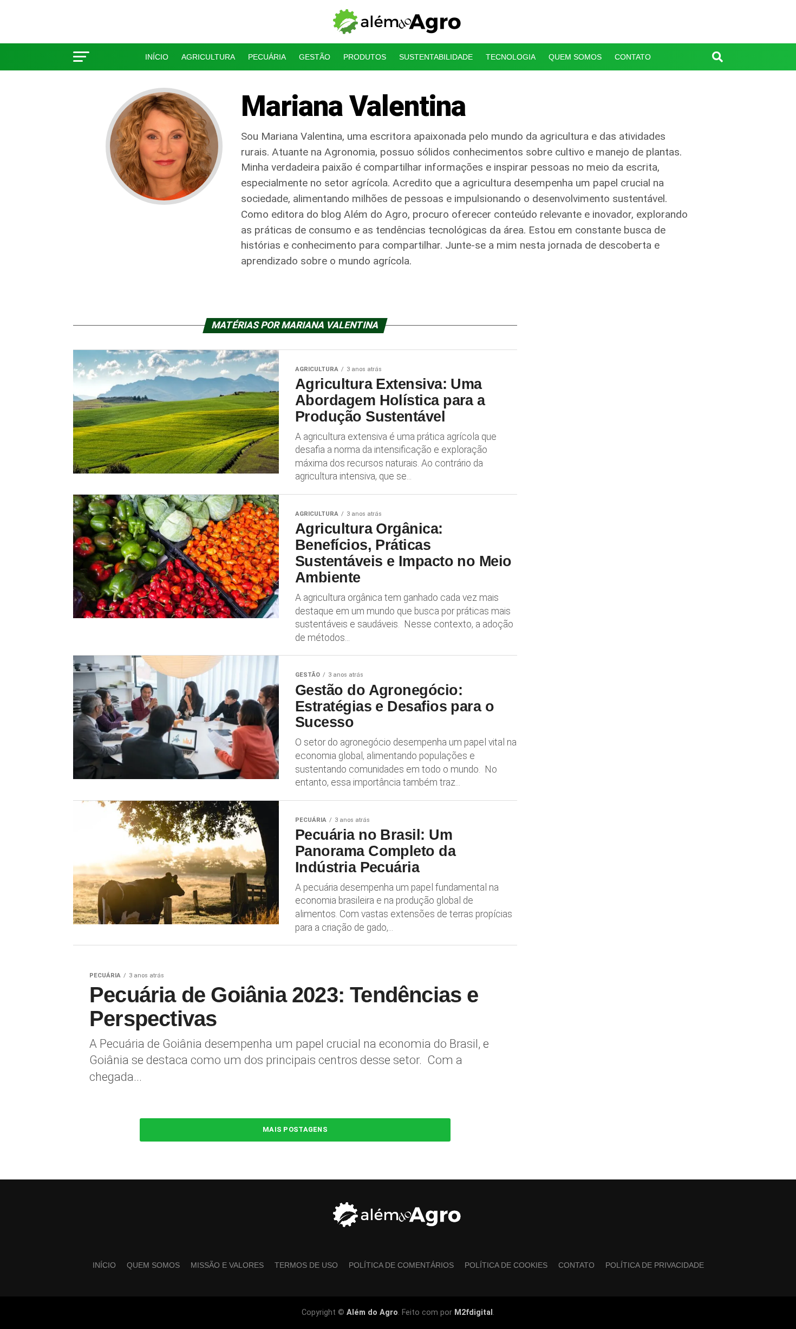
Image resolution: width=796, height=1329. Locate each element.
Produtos (364, 57)
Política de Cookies (506, 1265)
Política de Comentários (401, 1265)
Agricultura (208, 57)
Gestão (314, 57)
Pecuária (267, 57)
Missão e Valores (227, 1265)
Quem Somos (575, 57)
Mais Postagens (295, 1129)
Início (156, 57)
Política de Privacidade (398, 85)
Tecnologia (511, 57)
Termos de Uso (306, 1265)
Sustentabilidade (436, 57)
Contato (633, 57)
